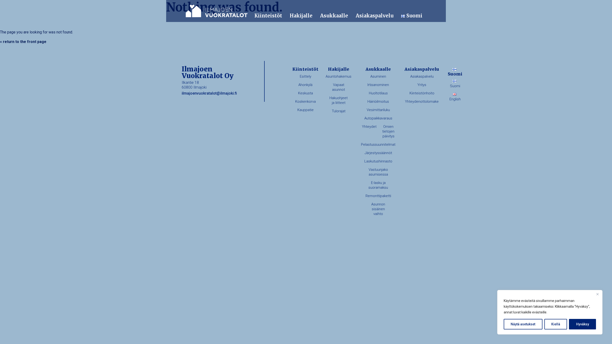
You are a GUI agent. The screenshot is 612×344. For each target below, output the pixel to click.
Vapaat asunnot (338, 87)
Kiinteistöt (268, 16)
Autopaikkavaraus (378, 118)
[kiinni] (597, 294)
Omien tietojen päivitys (388, 131)
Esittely (305, 76)
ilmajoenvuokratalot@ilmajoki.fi (209, 93)
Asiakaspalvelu (374, 16)
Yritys (421, 85)
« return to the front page (23, 41)
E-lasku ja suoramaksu (378, 185)
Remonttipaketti (378, 196)
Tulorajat (338, 111)
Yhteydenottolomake (422, 101)
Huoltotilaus (378, 93)
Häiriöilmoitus (378, 101)
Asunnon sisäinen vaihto (378, 209)
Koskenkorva (305, 101)
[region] (549, 312)
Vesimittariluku (378, 110)
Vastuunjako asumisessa (378, 172)
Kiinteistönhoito (422, 93)
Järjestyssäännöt (378, 153)
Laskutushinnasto (378, 161)
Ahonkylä (305, 85)
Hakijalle (301, 16)
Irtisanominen (378, 85)
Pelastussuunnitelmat (378, 144)
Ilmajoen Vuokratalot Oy (216, 11)
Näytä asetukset (523, 324)
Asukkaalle (334, 16)
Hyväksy (582, 324)
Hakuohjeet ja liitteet (338, 100)
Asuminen (378, 76)
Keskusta (305, 93)
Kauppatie (305, 110)
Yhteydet (369, 126)
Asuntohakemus (338, 76)
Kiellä (555, 324)
